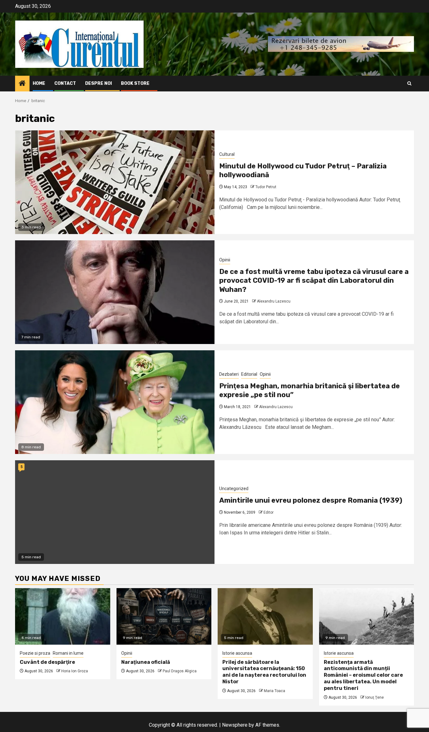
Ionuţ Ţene (374, 697)
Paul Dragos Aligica (180, 671)
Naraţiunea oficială (145, 662)
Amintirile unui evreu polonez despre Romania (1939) (310, 500)
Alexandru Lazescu (274, 301)
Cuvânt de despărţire (47, 662)
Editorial (249, 374)
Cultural (227, 154)
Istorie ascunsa (237, 653)
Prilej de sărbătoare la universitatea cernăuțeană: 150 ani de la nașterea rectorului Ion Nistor (264, 672)
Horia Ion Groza (74, 671)
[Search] (409, 83)
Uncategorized (233, 488)
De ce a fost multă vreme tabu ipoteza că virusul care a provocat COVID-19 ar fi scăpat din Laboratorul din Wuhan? (314, 280)
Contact (65, 83)
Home (39, 83)
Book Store (135, 83)
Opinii (224, 259)
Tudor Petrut (265, 187)
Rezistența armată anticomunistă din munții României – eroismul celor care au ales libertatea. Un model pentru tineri (363, 675)
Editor (268, 512)
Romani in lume (68, 653)
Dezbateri (229, 374)
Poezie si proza (35, 653)
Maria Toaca (274, 691)
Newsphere (234, 725)
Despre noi (98, 83)
